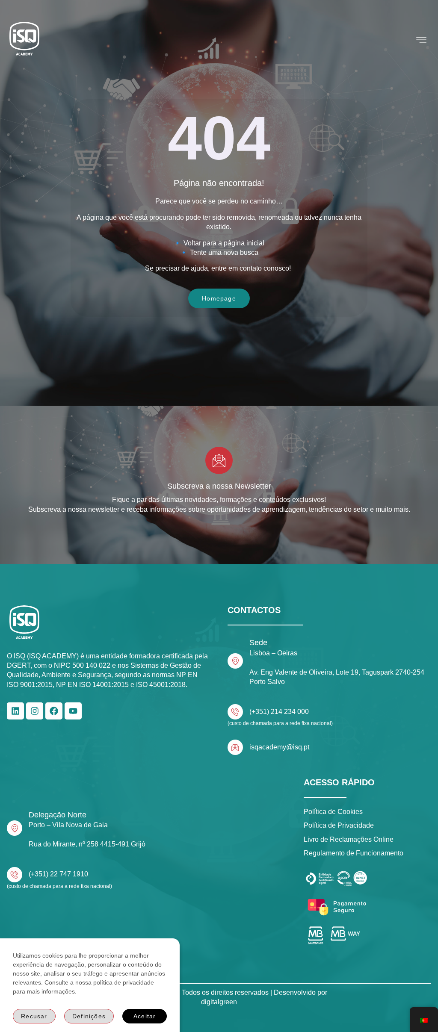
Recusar (34, 1016)
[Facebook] (53, 710)
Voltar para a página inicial (223, 243)
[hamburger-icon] (421, 40)
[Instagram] (34, 710)
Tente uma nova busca (224, 252)
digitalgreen (219, 1001)
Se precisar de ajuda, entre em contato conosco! (219, 268)
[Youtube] (73, 710)
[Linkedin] (15, 710)
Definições (89, 1016)
